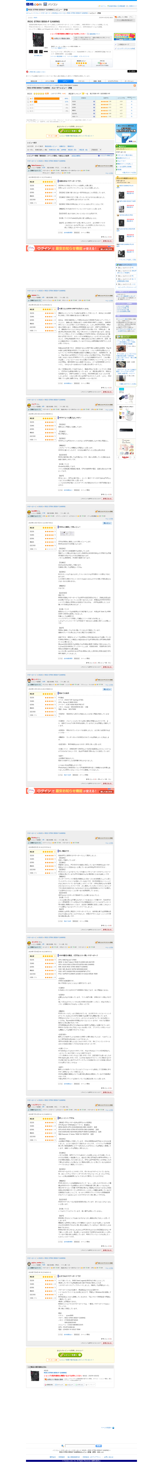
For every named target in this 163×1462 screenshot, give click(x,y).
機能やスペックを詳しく (125, 164)
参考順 (63, 150)
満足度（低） (84, 150)
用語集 (119, 169)
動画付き (71, 146)
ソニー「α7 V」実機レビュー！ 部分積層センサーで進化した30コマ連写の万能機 (125, 342)
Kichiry (34, 838)
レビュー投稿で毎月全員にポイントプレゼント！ (77, 136)
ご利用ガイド (132, 6)
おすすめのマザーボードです (70, 1276)
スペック (60, 1384)
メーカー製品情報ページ (59, 56)
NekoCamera (36, 165)
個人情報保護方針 (74, 1457)
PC (133, 268)
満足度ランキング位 (78, 93)
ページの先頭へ (106, 1428)
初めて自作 (67, 775)
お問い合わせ (108, 1457)
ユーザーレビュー (32, 85)
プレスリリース (84, 56)
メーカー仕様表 (73, 56)
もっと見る (110, 173)
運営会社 (53, 1457)
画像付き (62, 146)
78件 (43, 1265)
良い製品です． (65, 851)
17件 (43, 513)
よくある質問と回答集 (124, 167)
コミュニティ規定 (123, 306)
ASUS (35, 17)
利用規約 (62, 1457)
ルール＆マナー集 (123, 310)
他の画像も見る (38, 55)
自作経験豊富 (68, 232)
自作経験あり (68, 383)
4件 (43, 1107)
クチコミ (80, 1384)
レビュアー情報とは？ (107, 155)
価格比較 (50, 1384)
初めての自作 (64, 693)
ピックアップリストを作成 (126, 48)
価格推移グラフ (95, 34)
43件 (43, 167)
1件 (43, 840)
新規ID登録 (112, 6)
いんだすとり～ (37, 1105)
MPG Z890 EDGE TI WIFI (128, 201)
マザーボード (50, 85)
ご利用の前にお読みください (37, 72)
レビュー (70, 1384)
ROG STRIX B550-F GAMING (55, 161)
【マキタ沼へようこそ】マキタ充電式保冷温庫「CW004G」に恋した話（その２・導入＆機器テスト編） (126, 356)
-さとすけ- (35, 942)
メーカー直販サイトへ (59, 48)
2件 (43, 944)
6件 (43, 297)
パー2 (133, 284)
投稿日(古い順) (54, 150)
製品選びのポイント (123, 158)
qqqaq (34, 295)
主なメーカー (121, 161)
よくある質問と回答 (123, 311)
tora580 (34, 511)
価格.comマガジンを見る (128, 384)
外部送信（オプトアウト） (92, 1457)
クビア (34, 404)
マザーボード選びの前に (125, 155)
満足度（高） (72, 150)
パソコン (42, 85)
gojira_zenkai (36, 1263)
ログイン (103, 6)
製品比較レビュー (51, 146)
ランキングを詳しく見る (128, 260)
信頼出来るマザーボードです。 (70, 181)
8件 (43, 406)
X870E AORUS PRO (126, 215)
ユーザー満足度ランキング (126, 296)
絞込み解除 (76, 156)
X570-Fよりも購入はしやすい (70, 418)
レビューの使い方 (123, 308)
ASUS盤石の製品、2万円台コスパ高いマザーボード (78, 955)
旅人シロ (35, 679)
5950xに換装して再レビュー (70, 527)
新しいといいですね (66, 1118)
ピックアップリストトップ (127, 287)
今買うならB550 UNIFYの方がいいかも (74, 309)
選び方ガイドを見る (129, 172)
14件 (43, 682)
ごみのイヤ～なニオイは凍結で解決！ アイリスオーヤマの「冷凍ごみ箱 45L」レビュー (126, 371)
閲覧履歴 (122, 6)
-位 (131, 101)
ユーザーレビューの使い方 (125, 329)
